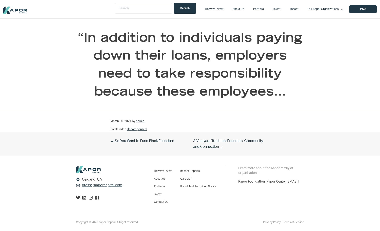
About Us (159, 178)
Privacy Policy (272, 222)
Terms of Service (293, 222)
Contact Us (161, 202)
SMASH (293, 181)
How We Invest (163, 171)
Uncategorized (137, 129)
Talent (158, 194)
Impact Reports (190, 171)
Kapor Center (277, 181)
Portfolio (159, 186)
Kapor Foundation (252, 181)
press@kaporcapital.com (102, 185)
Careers (185, 178)
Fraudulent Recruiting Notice (198, 186)
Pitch (363, 9)
